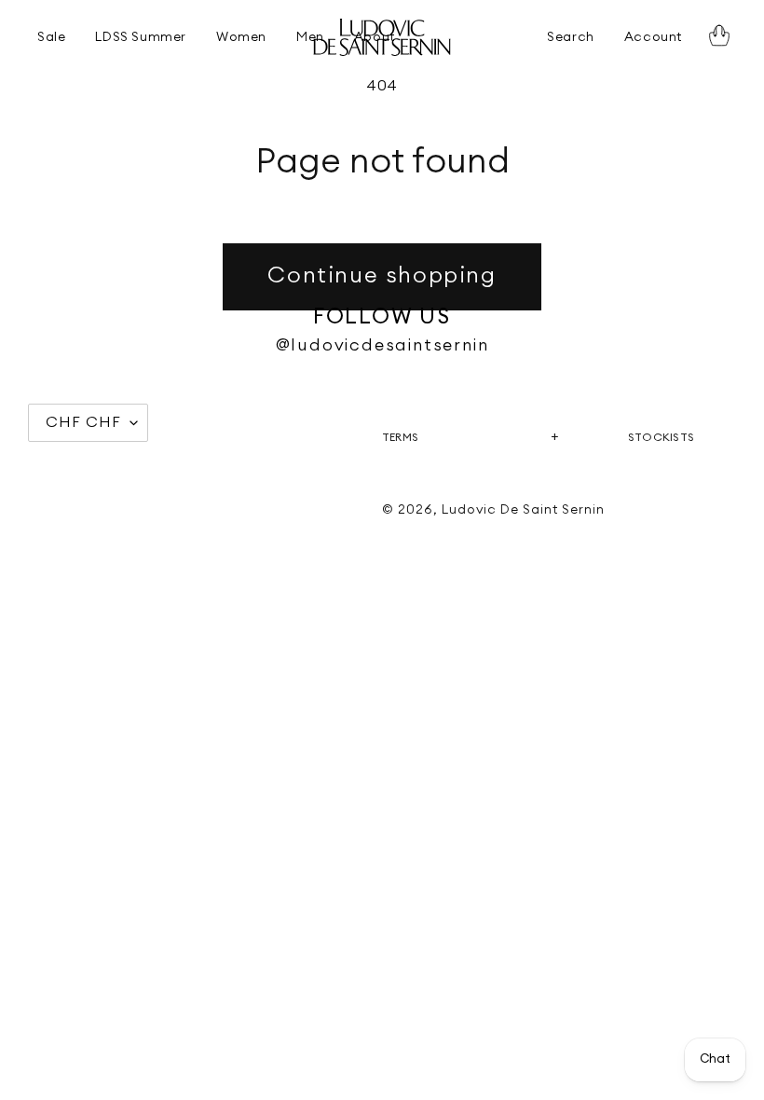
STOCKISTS (661, 437)
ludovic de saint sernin (523, 509)
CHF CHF (83, 422)
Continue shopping (381, 276)
